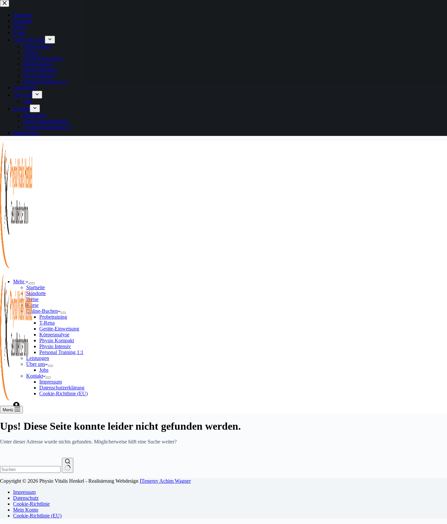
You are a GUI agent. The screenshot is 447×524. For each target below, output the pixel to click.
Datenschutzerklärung (61, 387)
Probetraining (53, 317)
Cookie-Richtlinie (31, 504)
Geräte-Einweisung (59, 328)
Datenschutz (26, 498)
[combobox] (30, 469)
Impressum (50, 381)
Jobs (43, 370)
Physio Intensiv (55, 346)
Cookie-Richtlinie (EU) (63, 393)
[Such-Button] (67, 465)
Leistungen (37, 358)
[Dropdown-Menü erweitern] (63, 313)
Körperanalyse (54, 334)
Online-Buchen (42, 311)
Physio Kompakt (56, 340)
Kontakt (34, 376)
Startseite (35, 287)
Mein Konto (25, 510)
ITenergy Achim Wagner (165, 481)
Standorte (36, 293)
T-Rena (47, 323)
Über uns (35, 364)
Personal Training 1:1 (61, 352)
